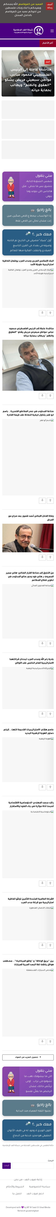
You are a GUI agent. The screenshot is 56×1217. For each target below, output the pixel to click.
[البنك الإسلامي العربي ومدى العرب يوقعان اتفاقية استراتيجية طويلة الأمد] (28, 288)
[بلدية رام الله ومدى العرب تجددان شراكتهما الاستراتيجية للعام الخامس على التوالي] (28, 688)
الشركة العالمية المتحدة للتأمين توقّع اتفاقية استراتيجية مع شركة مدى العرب (31, 900)
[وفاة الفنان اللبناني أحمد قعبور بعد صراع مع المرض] (28, 538)
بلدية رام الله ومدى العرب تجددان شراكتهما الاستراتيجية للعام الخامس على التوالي (31, 661)
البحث (51, 1161)
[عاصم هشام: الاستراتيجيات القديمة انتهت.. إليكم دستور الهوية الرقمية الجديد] (28, 759)
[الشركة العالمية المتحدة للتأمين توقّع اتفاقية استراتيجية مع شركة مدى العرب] (28, 923)
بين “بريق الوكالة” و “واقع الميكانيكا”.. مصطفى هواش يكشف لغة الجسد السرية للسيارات (28, 962)
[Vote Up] (50, 313)
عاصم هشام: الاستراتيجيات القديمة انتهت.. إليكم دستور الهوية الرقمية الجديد (28, 731)
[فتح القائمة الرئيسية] (52, 31)
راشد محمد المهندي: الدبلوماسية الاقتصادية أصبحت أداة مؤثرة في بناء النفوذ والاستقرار (31, 804)
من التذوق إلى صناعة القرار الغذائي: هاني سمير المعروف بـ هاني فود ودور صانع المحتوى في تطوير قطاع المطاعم (30, 576)
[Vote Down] (42, 313)
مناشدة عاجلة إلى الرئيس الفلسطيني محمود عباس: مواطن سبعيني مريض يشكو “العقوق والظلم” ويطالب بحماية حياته (31, 332)
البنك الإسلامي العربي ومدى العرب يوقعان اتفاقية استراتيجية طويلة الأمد (28, 262)
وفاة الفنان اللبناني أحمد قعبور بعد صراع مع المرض (31, 518)
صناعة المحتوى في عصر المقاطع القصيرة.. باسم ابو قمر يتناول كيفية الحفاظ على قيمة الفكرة (28, 413)
